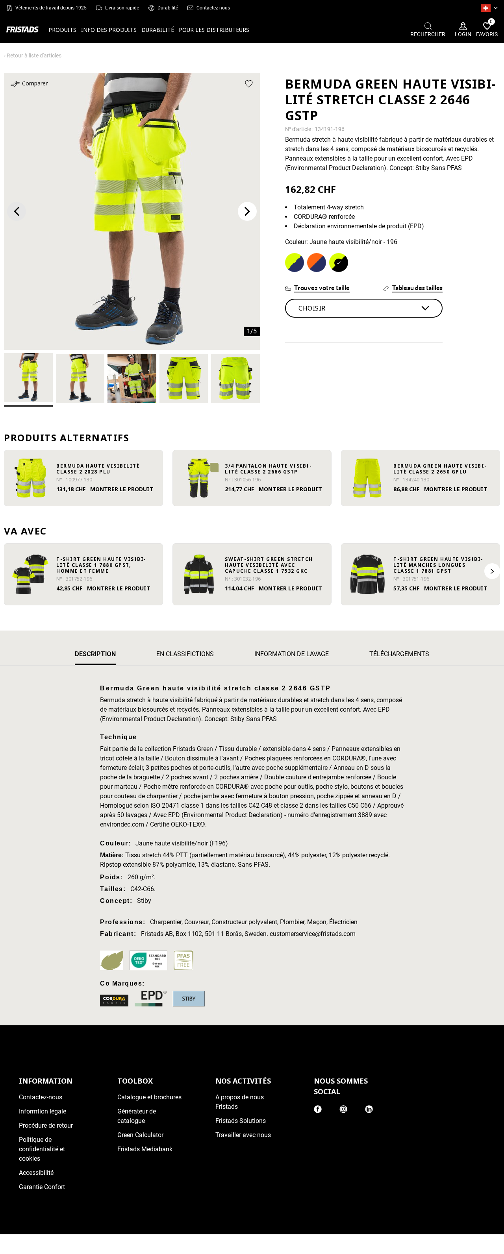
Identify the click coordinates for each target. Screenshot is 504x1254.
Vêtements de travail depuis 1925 (51, 8)
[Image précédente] (16, 211)
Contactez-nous (213, 8)
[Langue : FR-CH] (489, 8)
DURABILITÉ (157, 29)
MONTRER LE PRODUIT (122, 489)
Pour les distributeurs (214, 29)
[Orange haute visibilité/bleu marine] (316, 262)
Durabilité (168, 8)
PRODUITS (62, 29)
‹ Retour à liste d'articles (32, 55)
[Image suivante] (247, 211)
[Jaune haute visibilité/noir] (338, 262)
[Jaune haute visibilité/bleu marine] (294, 262)
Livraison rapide (122, 8)
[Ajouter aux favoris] (249, 84)
